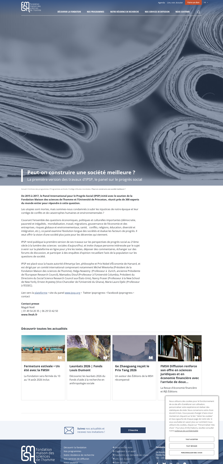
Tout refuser (191, 446)
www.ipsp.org (72, 292)
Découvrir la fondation (69, 11)
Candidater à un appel (125, 451)
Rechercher (199, 12)
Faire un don (193, 2)
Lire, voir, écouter (175, 2)
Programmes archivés (58, 189)
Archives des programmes (38, 189)
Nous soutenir (183, 11)
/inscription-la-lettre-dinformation (133, 430)
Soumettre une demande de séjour (132, 455)
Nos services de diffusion (157, 11)
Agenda (161, 2)
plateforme (41, 292)
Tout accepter (192, 439)
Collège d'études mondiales (79, 189)
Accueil (24, 189)
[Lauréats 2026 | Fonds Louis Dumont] (89, 367)
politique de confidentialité (186, 430)
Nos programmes (95, 11)
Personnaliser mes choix (191, 453)
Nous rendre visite (123, 447)
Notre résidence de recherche (124, 11)
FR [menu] (205, 2)
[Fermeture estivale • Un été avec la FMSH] (43, 367)
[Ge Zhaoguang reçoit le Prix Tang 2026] (134, 367)
